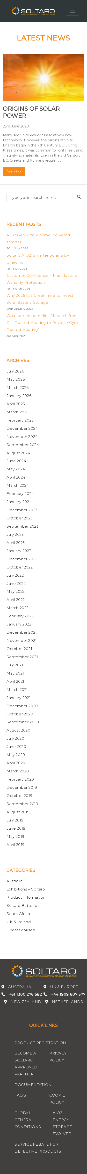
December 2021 (22, 632)
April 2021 (15, 681)
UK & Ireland (19, 922)
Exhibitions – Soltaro (26, 889)
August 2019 (18, 812)
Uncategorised (21, 930)
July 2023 (15, 534)
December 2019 (22, 787)
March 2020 (18, 771)
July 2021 (15, 665)
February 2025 (20, 420)
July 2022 (15, 575)
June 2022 (16, 583)
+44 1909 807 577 (68, 994)
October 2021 (19, 648)
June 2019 (16, 828)
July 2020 (15, 738)
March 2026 (18, 387)
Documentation (33, 1084)
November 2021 (22, 640)
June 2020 (16, 746)
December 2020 (22, 706)
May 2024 (16, 469)
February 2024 (20, 493)
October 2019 (19, 795)
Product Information (26, 897)
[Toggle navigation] (72, 11)
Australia (14, 881)
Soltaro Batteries (23, 905)
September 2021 (22, 657)
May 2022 (16, 591)
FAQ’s (20, 1095)
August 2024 (18, 453)
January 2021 (19, 697)
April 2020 (16, 763)
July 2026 (15, 371)
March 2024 (18, 485)
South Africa (18, 913)
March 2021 (17, 689)
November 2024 (22, 436)
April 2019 (16, 844)
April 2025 (16, 404)
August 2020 (18, 730)
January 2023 (19, 551)
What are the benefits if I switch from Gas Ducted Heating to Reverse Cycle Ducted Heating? (43, 322)
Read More (14, 171)
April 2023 (16, 542)
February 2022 (20, 616)
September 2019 (22, 804)
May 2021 (15, 673)
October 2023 (20, 518)
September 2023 (22, 526)
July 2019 (15, 820)
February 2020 (20, 779)
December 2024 (22, 428)
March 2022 (18, 608)
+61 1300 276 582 (25, 994)
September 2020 (23, 722)
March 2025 (18, 412)
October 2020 (20, 714)
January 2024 (19, 501)
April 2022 (16, 599)
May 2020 (16, 754)
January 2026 (19, 395)
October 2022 (20, 567)
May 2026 (16, 379)
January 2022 (19, 624)
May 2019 (15, 836)
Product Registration (40, 1043)
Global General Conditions (27, 1120)
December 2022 (22, 559)
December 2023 (22, 510)
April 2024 (16, 477)
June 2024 (16, 461)
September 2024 (23, 444)
